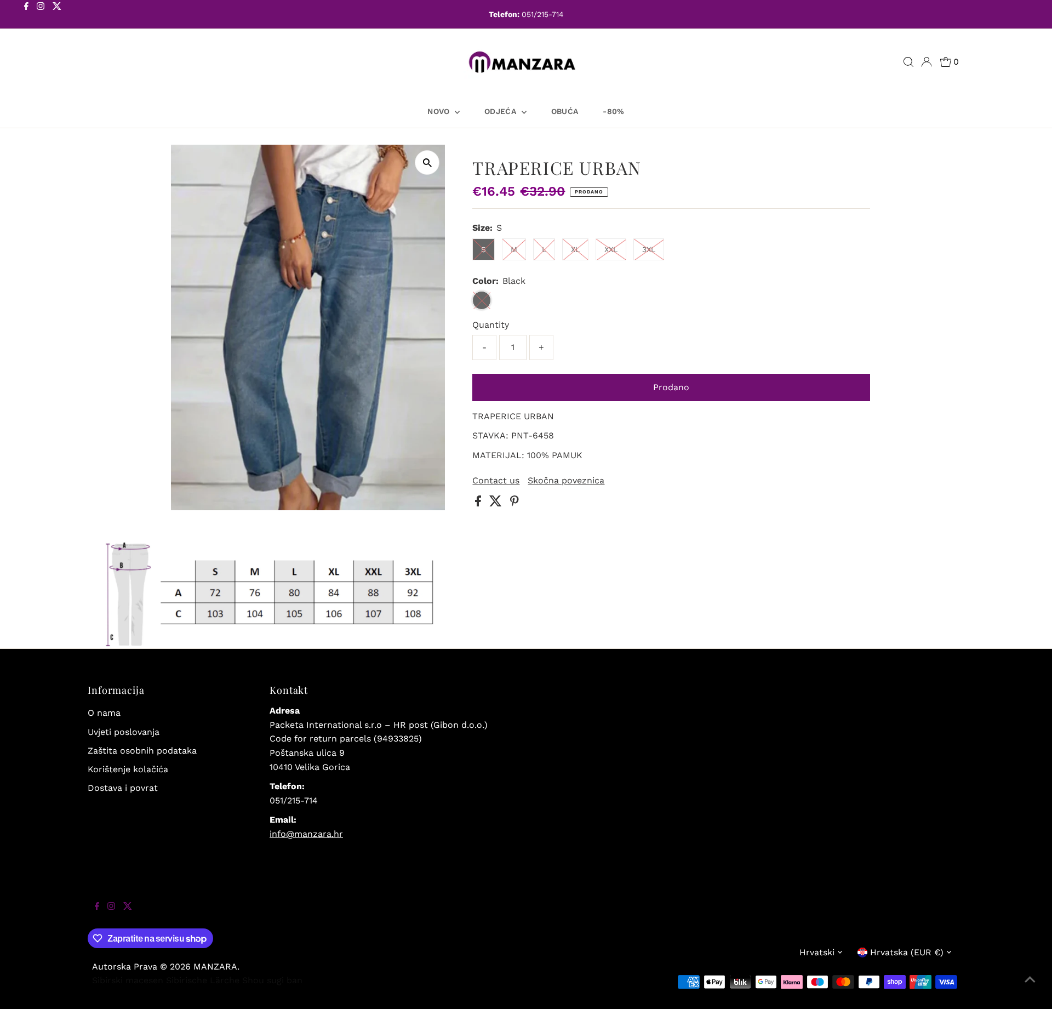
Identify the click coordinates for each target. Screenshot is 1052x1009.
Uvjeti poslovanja (123, 732)
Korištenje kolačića (128, 769)
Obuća (565, 111)
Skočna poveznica (566, 480)
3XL (648, 249)
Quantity (490, 325)
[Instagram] (40, 15)
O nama (104, 713)
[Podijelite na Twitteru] (497, 503)
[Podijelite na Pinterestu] (514, 503)
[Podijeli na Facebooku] (479, 503)
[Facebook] (26, 15)
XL (575, 249)
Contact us (495, 480)
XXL (611, 249)
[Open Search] (908, 62)
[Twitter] (57, 15)
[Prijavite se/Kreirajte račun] (926, 62)
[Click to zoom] (427, 162)
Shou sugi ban (272, 980)
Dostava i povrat (123, 788)
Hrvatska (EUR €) (907, 952)
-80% (613, 111)
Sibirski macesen (127, 980)
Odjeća (501, 111)
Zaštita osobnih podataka (142, 750)
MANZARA (215, 966)
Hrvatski (816, 952)
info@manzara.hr (306, 834)
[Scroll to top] (1030, 987)
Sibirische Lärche (202, 980)
